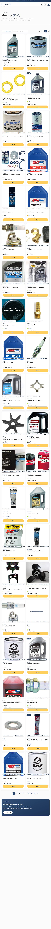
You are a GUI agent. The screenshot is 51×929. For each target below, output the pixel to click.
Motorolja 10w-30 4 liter (33, 663)
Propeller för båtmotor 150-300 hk (36, 588)
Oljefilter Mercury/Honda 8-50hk (12, 475)
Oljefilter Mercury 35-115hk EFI (35, 475)
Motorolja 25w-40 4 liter (33, 98)
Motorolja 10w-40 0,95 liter (10, 778)
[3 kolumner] (43, 31)
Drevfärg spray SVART (8, 212)
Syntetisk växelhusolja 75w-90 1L (36, 212)
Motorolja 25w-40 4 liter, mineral (11, 400)
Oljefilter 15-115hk (7, 663)
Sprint (28, 626)
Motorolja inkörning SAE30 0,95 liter (12, 702)
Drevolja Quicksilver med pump (35, 287)
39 (34, 793)
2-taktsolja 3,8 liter (8, 362)
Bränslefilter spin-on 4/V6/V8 (35, 137)
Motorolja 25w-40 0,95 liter (34, 174)
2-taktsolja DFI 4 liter (32, 513)
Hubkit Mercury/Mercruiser (34, 249)
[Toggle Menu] (48, 4)
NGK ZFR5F (30, 362)
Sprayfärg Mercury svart (9, 325)
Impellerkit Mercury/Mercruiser (11, 174)
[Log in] (41, 4)
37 (28, 793)
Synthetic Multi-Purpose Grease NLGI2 (37, 740)
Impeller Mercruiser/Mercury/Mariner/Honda (12, 438)
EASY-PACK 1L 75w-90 (9, 550)
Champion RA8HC (32, 702)
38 (31, 793)
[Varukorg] (45, 4)
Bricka (4, 740)
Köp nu (13, 68)
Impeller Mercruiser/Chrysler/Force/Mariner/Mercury (13, 590)
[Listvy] (48, 31)
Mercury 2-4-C (7, 513)
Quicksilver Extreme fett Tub (34, 550)
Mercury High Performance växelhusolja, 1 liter (10, 61)
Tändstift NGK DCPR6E (9, 249)
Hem (2, 6)
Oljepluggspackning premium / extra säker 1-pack (10, 98)
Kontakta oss (7, 812)
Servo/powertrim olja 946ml (10, 287)
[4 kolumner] (45, 31)
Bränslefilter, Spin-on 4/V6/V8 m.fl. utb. (37, 60)
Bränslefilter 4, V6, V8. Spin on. (35, 778)
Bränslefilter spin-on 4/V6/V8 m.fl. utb (13, 137)
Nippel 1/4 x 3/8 (31, 325)
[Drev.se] (6, 4)
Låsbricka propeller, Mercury (35, 400)
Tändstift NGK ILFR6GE (9, 626)
